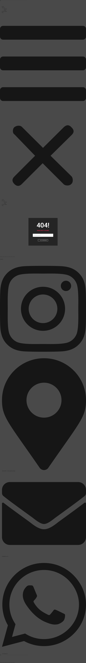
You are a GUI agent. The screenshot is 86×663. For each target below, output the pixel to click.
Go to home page (43, 240)
